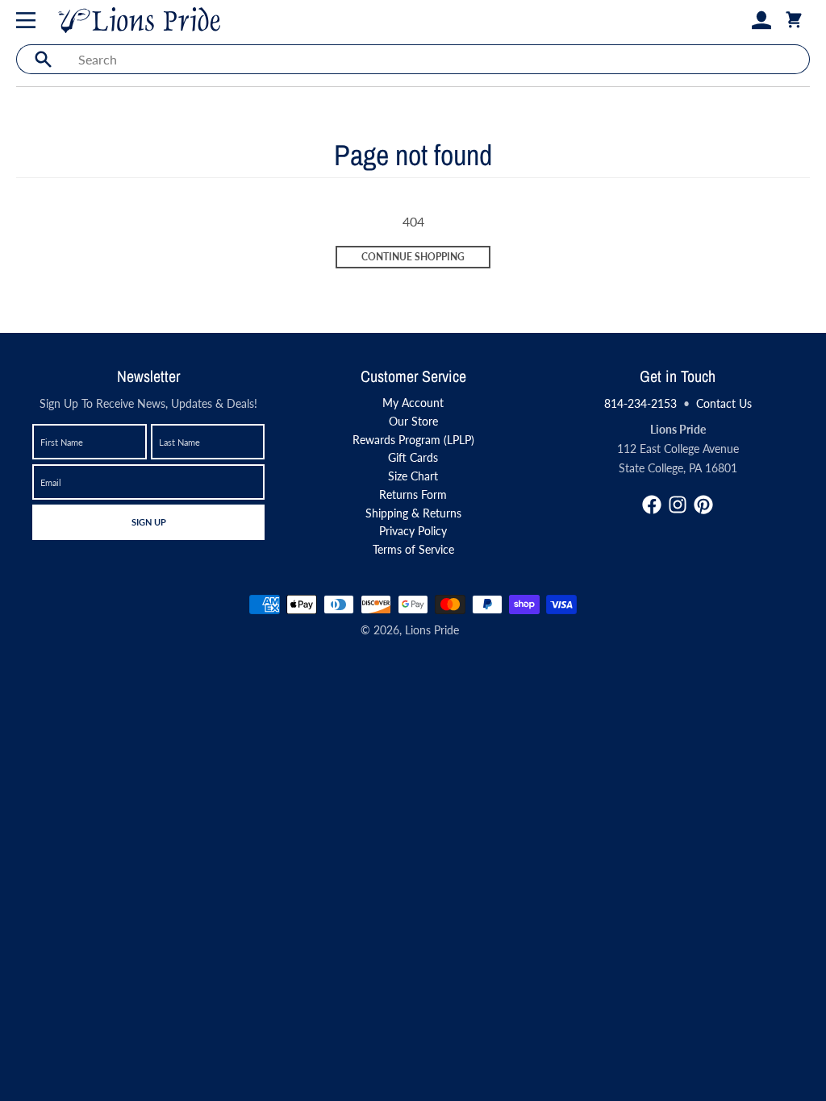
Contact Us (724, 403)
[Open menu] (29, 20)
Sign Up (148, 521)
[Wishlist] (735, 20)
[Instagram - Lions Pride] (677, 504)
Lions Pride (432, 630)
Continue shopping (413, 257)
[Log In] (761, 20)
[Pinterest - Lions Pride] (703, 504)
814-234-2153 (640, 403)
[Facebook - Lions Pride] (651, 504)
